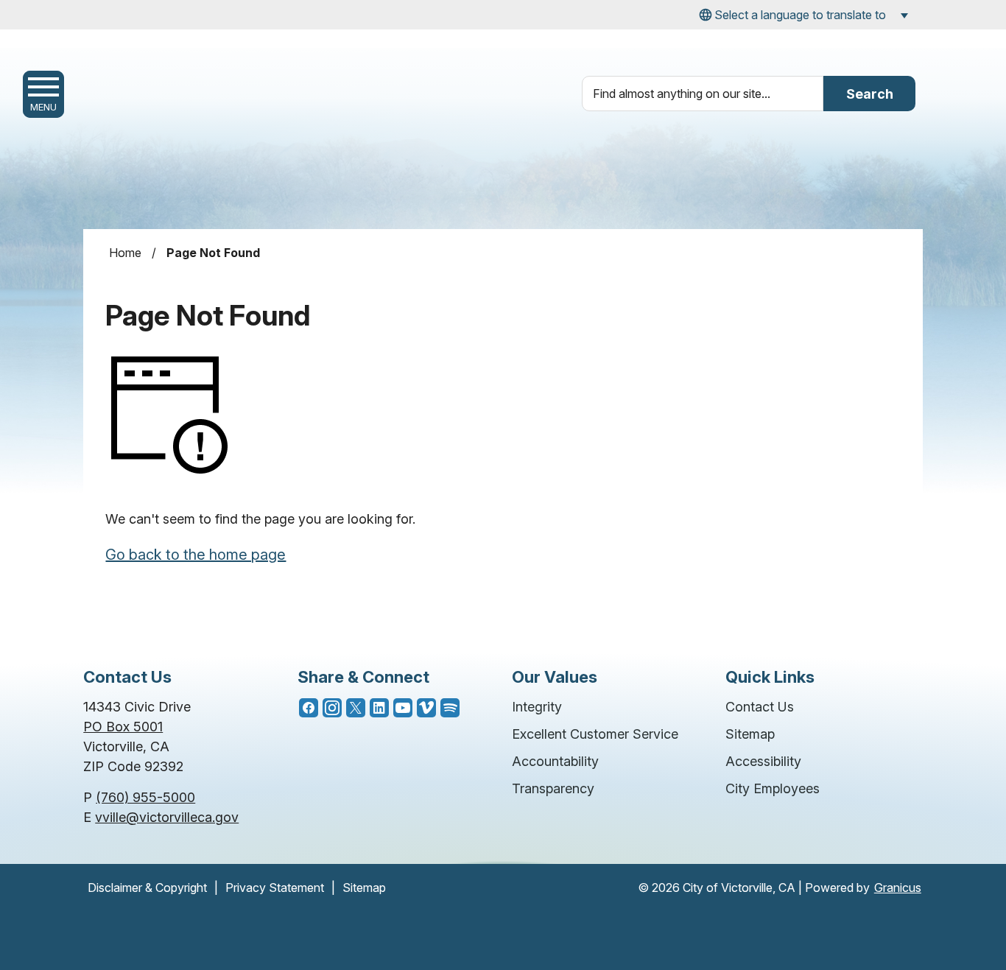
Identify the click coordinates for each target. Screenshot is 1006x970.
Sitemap (750, 734)
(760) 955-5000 (145, 797)
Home (125, 252)
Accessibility (763, 761)
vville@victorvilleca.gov (167, 817)
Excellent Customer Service (595, 734)
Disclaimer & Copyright (147, 887)
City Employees (772, 788)
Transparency (553, 788)
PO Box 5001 (123, 726)
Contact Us (759, 706)
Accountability (555, 761)
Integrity (537, 706)
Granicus (897, 887)
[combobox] (801, 14)
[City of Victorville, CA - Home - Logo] (222, 104)
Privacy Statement (274, 887)
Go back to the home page (195, 554)
